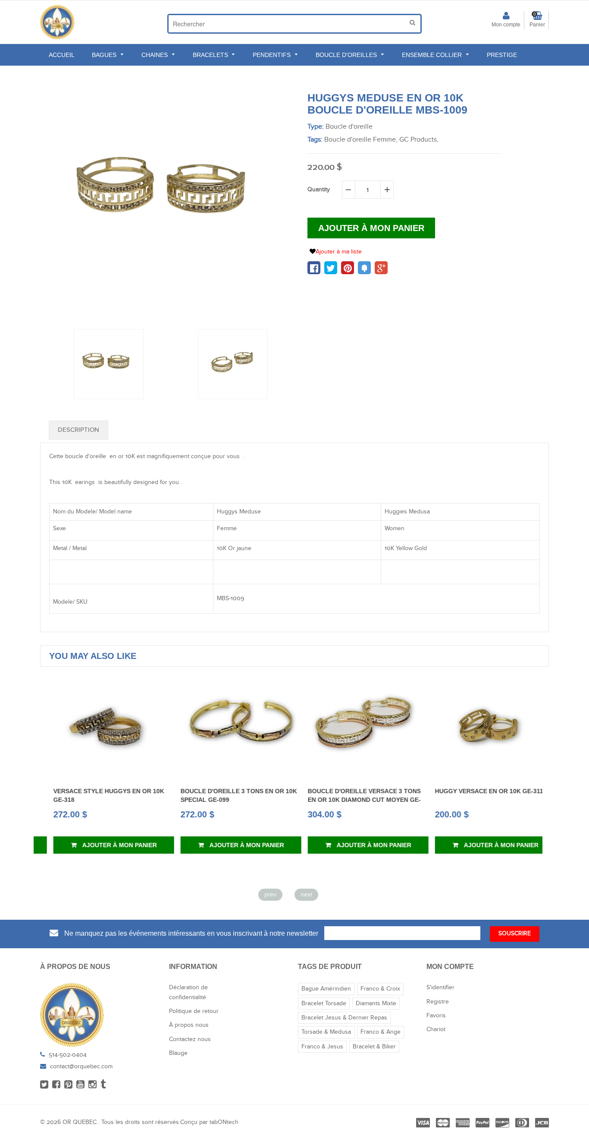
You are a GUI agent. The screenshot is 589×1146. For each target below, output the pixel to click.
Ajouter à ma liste (339, 251)
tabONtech (224, 1122)
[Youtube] (80, 1085)
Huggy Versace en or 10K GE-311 (476, 791)
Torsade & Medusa (326, 1032)
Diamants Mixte (376, 1003)
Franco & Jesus (322, 1046)
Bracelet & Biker (374, 1046)
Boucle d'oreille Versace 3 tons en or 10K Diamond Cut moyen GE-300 (350, 800)
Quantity (318, 189)
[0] (313, 267)
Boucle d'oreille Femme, (361, 140)
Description (78, 430)
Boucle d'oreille (349, 127)
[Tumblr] (103, 1085)
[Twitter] (44, 1085)
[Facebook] (56, 1085)
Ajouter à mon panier (106, 845)
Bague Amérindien (326, 988)
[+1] (381, 267)
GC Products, (419, 140)
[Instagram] (92, 1085)
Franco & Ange (380, 1032)
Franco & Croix (380, 988)
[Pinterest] (68, 1085)
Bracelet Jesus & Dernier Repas (344, 1017)
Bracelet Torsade (323, 1003)
